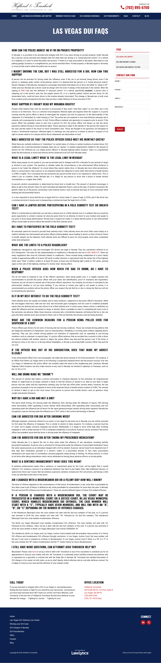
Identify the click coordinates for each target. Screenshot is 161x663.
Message (119, 107)
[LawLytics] (80, 652)
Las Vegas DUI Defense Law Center (36, 16)
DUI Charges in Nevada (89, 16)
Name (118, 81)
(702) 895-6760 (137, 7)
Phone (118, 90)
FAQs (126, 16)
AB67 (23, 91)
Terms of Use (127, 653)
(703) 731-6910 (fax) (92, 598)
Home (14, 16)
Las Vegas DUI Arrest (124, 57)
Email (118, 98)
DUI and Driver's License (126, 62)
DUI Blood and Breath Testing (128, 67)
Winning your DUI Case (65, 16)
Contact (136, 16)
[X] (149, 622)
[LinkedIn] (143, 622)
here (34, 552)
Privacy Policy (138, 653)
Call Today (17, 582)
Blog (147, 16)
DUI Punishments (111, 16)
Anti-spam (147, 653)
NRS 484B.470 (93, 252)
